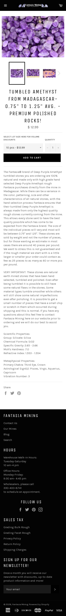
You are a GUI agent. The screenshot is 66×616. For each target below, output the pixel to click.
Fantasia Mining (20, 604)
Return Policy (12, 544)
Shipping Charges (15, 549)
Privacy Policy (12, 538)
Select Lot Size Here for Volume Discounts (21, 138)
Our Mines (10, 428)
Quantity (50, 139)
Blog (7, 434)
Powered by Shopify (39, 604)
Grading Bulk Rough (17, 527)
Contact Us (10, 423)
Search (8, 440)
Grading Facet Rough (17, 532)
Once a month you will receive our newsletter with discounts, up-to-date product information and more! (28, 576)
